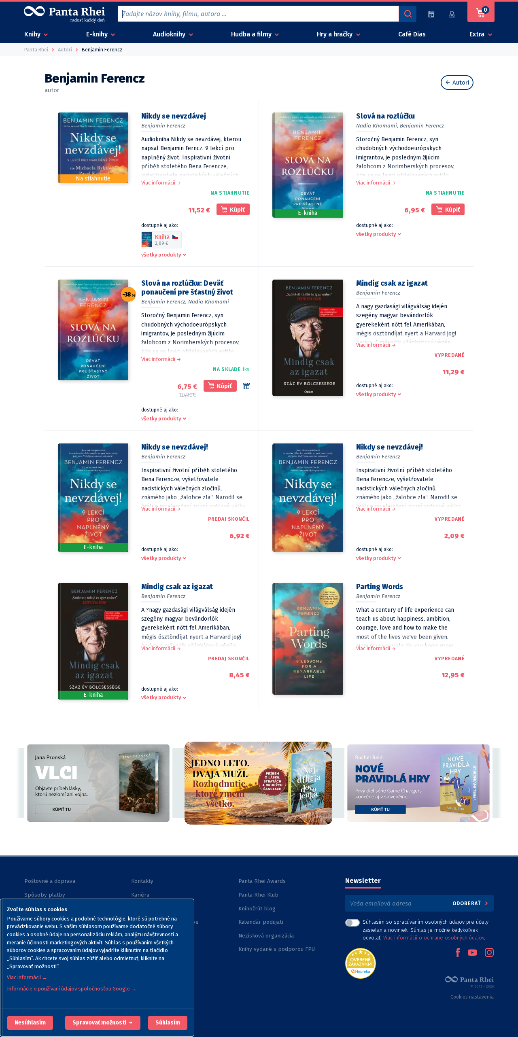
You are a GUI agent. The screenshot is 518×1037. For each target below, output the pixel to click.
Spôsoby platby (44, 894)
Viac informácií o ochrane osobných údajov (433, 938)
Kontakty (142, 881)
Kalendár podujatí (260, 921)
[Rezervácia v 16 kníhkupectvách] (246, 386)
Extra (477, 34)
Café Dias (412, 34)
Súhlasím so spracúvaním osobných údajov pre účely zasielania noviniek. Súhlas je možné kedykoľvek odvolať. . (425, 929)
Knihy (33, 34)
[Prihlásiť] (452, 14)
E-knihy (97, 34)
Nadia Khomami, (377, 125)
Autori (460, 82)
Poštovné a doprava (49, 881)
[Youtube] (472, 953)
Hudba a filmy (252, 34)
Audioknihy (170, 34)
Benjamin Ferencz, (164, 301)
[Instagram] (489, 953)
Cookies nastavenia (472, 997)
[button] (30, 1023)
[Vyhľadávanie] (407, 14)
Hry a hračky (335, 34)
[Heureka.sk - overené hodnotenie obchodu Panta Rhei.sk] (360, 963)
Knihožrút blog (257, 908)
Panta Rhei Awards (262, 881)
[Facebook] (458, 953)
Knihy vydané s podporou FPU (276, 949)
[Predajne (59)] (431, 14)
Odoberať (467, 903)
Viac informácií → (27, 977)
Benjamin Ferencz (163, 125)
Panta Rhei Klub (258, 894)
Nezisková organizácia (266, 935)
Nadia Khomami (208, 301)
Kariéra (140, 894)
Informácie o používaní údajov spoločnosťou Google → (71, 989)
